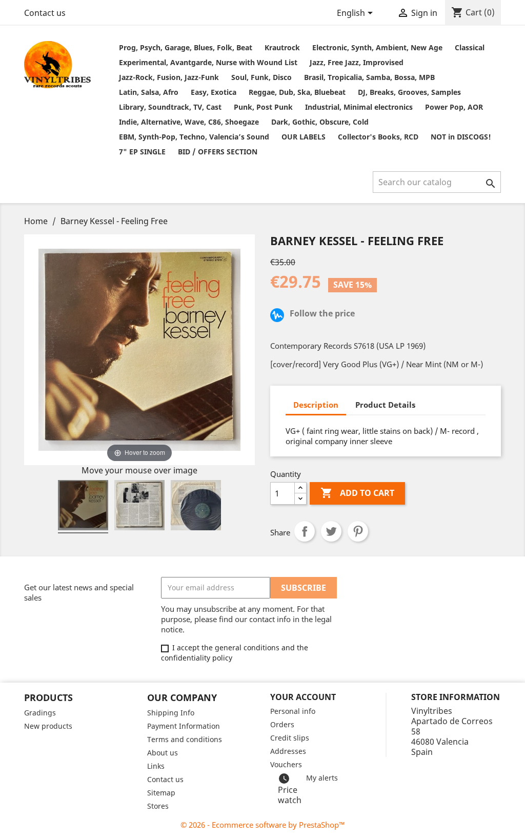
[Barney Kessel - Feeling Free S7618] (83, 506)
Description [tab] (315, 405)
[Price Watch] (279, 316)
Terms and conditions (184, 739)
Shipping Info (170, 712)
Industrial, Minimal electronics (359, 107)
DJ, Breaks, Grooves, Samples (409, 92)
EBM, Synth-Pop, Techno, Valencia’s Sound (194, 137)
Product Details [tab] (385, 405)
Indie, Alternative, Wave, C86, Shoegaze (189, 122)
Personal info (292, 711)
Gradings (40, 712)
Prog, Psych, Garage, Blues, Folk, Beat (185, 47)
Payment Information (183, 726)
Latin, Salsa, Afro (148, 92)
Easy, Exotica (213, 92)
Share (304, 531)
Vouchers (286, 764)
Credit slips (289, 738)
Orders (282, 724)
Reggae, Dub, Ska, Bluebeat (297, 92)
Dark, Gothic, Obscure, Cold (320, 122)
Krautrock (282, 47)
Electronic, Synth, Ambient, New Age (377, 47)
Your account (303, 697)
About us (162, 752)
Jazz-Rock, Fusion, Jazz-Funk (169, 77)
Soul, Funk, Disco (261, 77)
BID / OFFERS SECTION (217, 151)
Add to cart (357, 493)
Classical (469, 47)
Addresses (288, 751)
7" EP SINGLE (142, 151)
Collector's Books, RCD (378, 137)
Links (156, 766)
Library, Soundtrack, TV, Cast (170, 107)
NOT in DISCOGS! (461, 137)
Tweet (331, 531)
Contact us (45, 12)
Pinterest (358, 531)
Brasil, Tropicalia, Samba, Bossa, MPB (369, 77)
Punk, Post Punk (263, 107)
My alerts (322, 778)
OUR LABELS (303, 137)
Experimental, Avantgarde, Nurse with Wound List (208, 62)
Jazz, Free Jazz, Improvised (356, 62)
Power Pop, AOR (454, 107)
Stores (158, 806)
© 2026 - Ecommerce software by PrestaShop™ (262, 825)
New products (48, 726)
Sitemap (161, 792)
